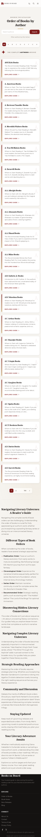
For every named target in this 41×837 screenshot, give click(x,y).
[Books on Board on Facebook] (2, 830)
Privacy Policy (6, 825)
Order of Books (6, 796)
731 (25, 490)
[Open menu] (38, 3)
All (4, 44)
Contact (4, 819)
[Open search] (33, 3)
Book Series (5, 799)
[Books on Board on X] (6, 830)
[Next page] (30, 491)
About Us (4, 816)
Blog (3, 805)
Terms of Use (6, 822)
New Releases (6, 802)
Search (34, 32)
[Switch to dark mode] (29, 3)
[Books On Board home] (9, 3)
